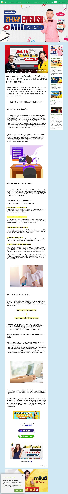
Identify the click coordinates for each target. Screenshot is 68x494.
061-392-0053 (28, 425)
